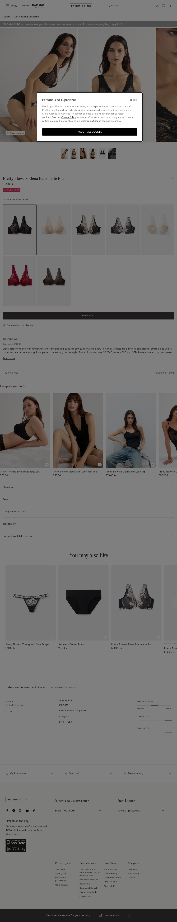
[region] (90, 117)
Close (133, 100)
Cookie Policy (68, 117)
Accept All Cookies (90, 131)
